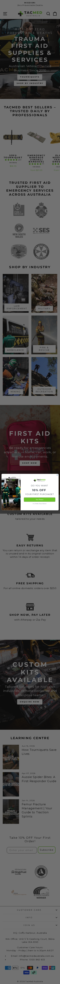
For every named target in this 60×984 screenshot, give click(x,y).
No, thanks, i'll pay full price (39, 503)
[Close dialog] (57, 475)
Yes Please (39, 499)
